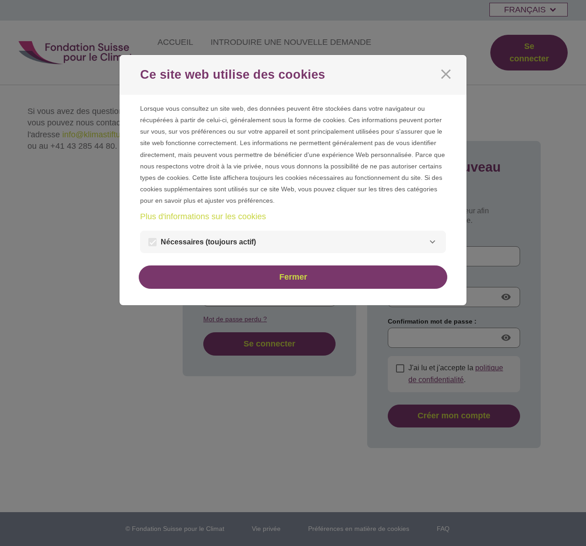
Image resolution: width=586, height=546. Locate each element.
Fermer (293, 276)
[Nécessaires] (432, 242)
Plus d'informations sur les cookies (203, 216)
